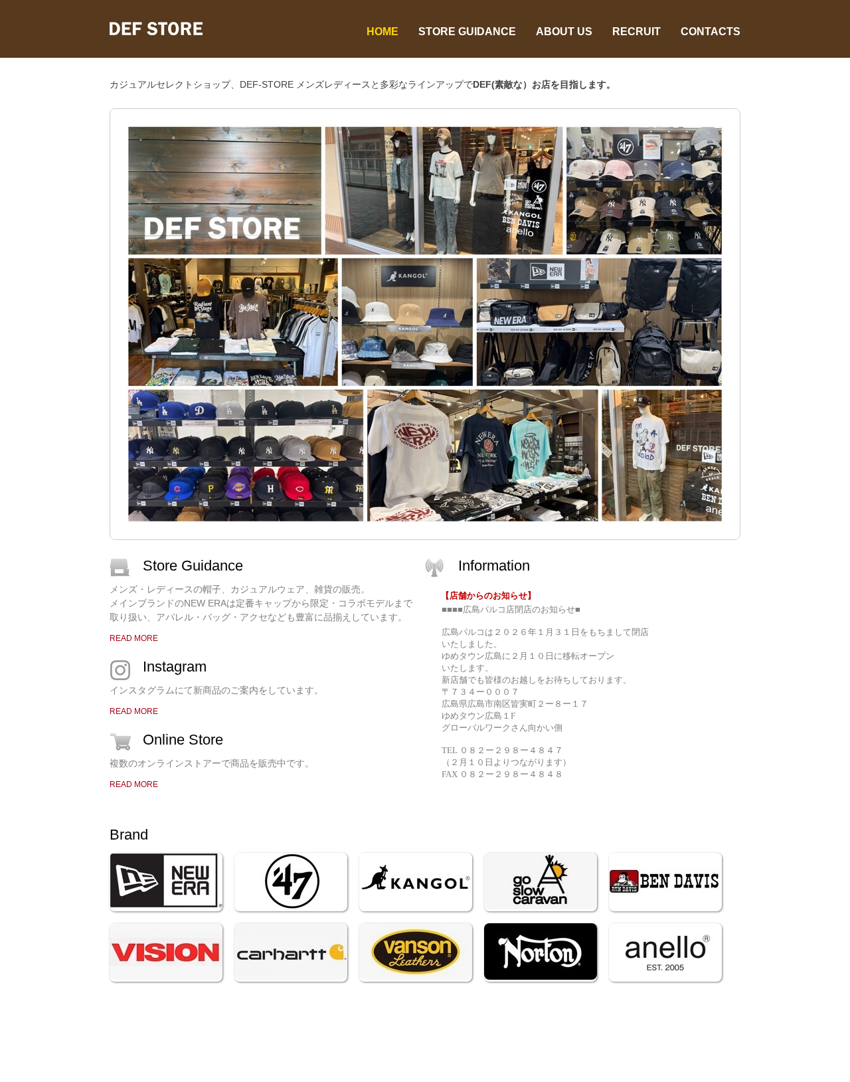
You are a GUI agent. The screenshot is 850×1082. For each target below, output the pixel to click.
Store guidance (467, 31)
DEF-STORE (166, 28)
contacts (710, 31)
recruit (636, 31)
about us (564, 31)
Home (382, 31)
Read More (134, 638)
